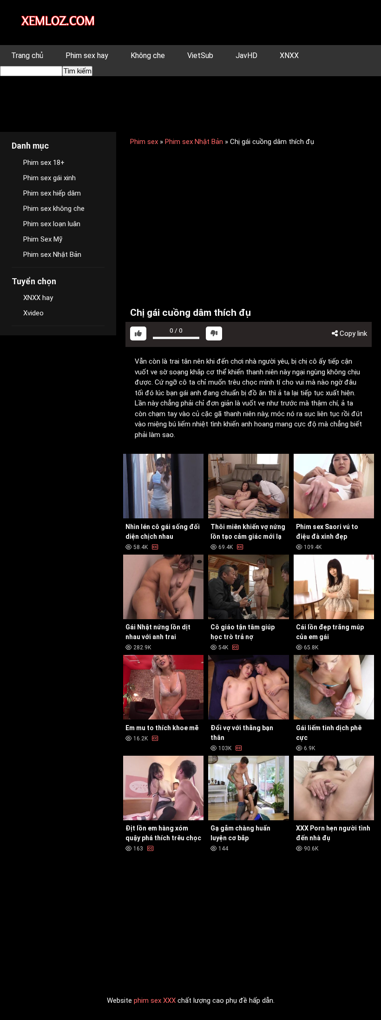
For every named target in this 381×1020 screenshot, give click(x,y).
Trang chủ (27, 55)
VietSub (200, 55)
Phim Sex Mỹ (42, 239)
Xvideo (33, 313)
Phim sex (144, 141)
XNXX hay (38, 298)
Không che (148, 55)
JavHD (246, 55)
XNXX (289, 55)
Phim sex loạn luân (51, 224)
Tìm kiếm (77, 71)
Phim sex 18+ (44, 162)
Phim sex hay (87, 55)
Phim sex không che (54, 208)
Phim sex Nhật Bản (194, 141)
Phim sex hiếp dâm (52, 193)
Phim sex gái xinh (49, 178)
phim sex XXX (155, 1000)
